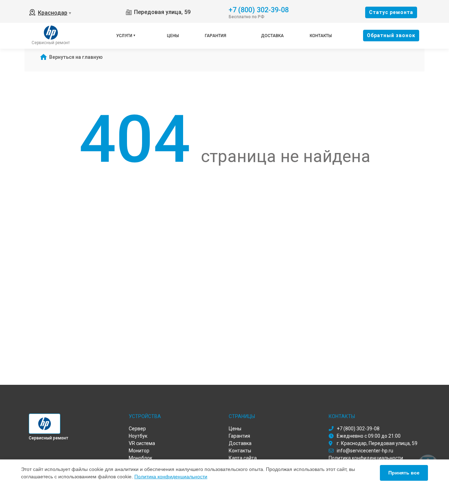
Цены (173, 35)
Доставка (272, 35)
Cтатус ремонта (391, 12)
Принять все (404, 472)
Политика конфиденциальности (170, 476)
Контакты (321, 35)
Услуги (124, 35)
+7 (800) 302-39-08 (259, 9)
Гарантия (215, 35)
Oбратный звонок (391, 35)
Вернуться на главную (76, 57)
